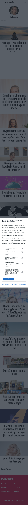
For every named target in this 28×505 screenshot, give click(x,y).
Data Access (14, 284)
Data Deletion (5, 284)
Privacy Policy (22, 284)
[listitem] (14, 249)
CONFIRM (9, 279)
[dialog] (14, 253)
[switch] (22, 252)
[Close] (24, 220)
